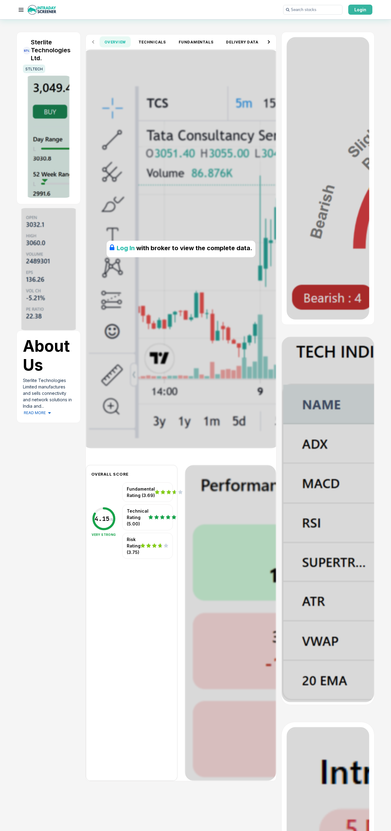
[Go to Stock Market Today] (42, 10)
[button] (312, 10)
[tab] (115, 41)
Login (360, 9)
